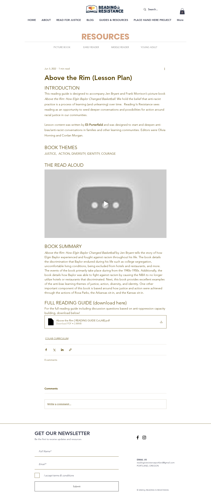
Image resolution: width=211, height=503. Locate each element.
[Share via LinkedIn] (62, 349)
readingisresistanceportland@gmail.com (156, 462)
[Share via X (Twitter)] (54, 349)
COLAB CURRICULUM (56, 338)
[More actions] (164, 69)
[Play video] (105, 203)
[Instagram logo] (144, 437)
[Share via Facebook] (46, 349)
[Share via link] (70, 349)
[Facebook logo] (137, 437)
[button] (182, 11)
